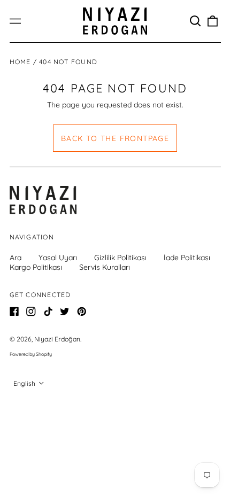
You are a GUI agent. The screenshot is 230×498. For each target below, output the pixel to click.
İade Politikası (187, 257)
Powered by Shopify (31, 354)
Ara (15, 257)
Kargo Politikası (36, 267)
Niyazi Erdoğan (57, 339)
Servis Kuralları (104, 267)
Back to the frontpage (115, 138)
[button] (195, 21)
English (25, 383)
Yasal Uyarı (58, 257)
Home (20, 62)
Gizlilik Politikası (120, 257)
